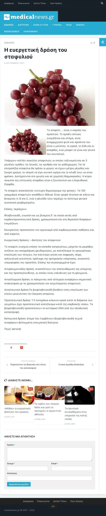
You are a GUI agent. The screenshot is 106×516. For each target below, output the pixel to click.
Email (54, 463)
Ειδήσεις (9, 25)
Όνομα (11, 463)
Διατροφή (23, 25)
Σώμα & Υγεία (40, 25)
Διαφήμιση (9, 3)
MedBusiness (11, 31)
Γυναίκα (57, 25)
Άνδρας (80, 25)
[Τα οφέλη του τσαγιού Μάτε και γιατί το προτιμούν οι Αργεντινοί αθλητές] (50, 393)
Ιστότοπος (12, 473)
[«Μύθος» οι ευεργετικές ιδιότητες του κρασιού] (19, 395)
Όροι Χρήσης (56, 3)
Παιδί (69, 25)
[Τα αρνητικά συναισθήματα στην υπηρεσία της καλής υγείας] (80, 395)
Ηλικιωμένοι (30, 31)
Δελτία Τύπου (40, 3)
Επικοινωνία (23, 3)
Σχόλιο (11, 445)
